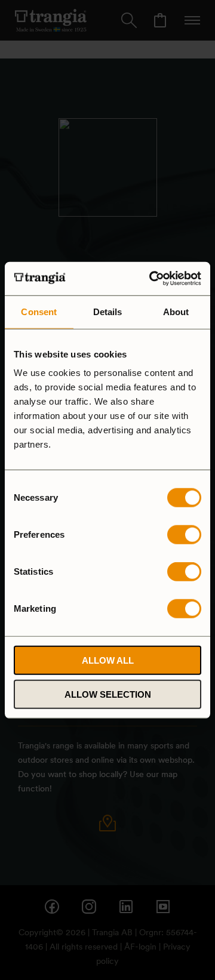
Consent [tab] (39, 311)
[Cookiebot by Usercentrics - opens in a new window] (151, 278)
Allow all (108, 660)
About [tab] (176, 311)
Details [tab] (107, 311)
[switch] (184, 534)
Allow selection (107, 694)
